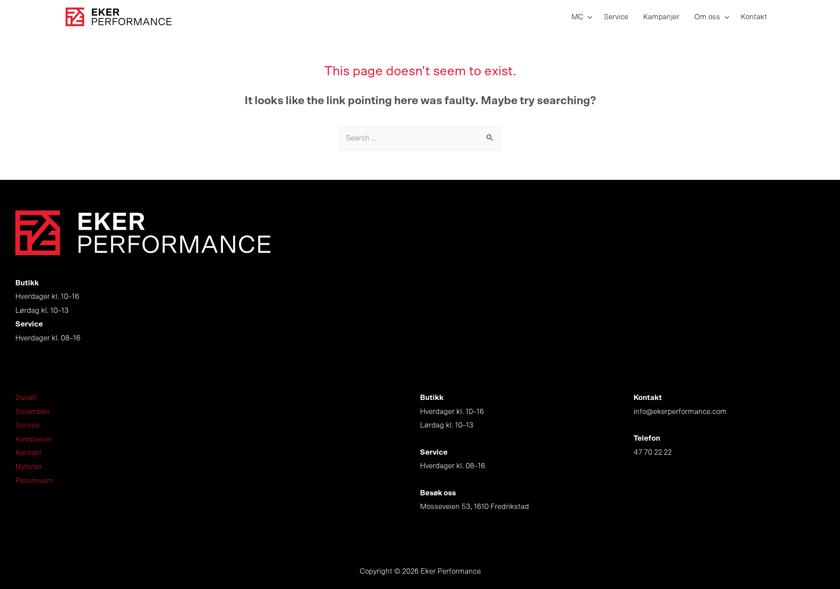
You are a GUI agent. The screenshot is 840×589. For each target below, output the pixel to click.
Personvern (34, 480)
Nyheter (28, 466)
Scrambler (32, 411)
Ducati (26, 397)
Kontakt (28, 452)
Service (27, 425)
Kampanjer (33, 439)
